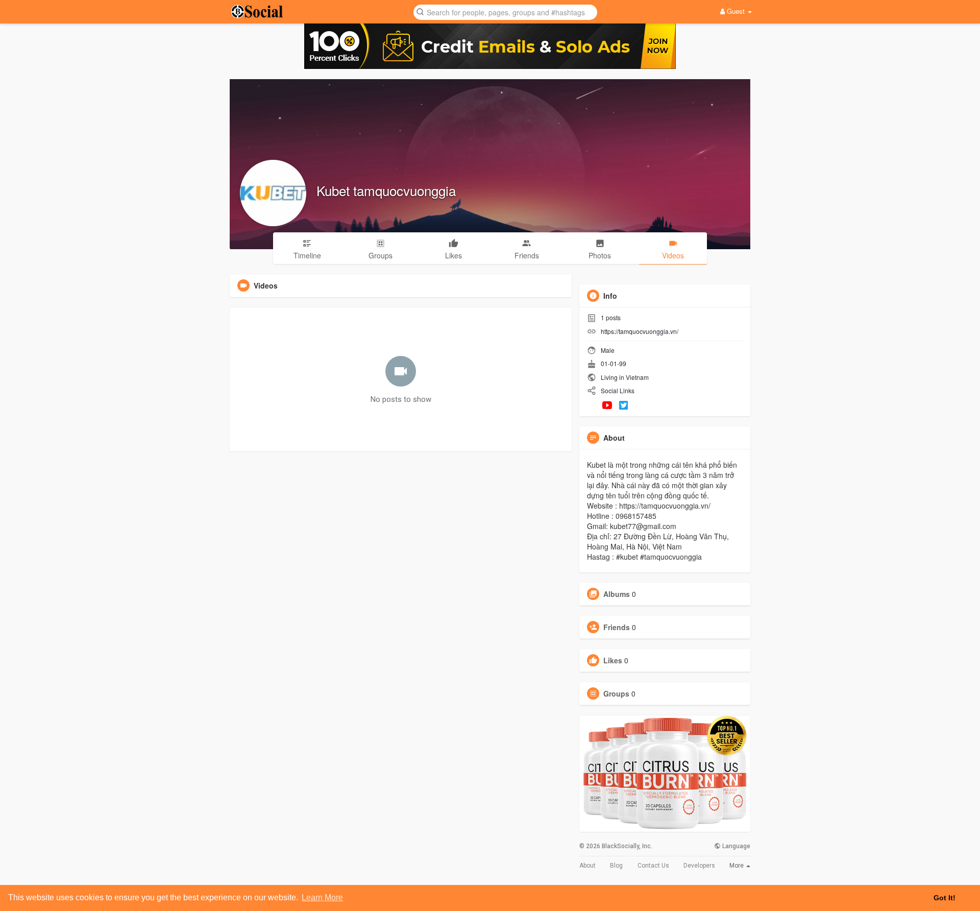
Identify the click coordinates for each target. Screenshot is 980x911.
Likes (612, 660)
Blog (616, 865)
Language (735, 846)
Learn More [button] (322, 897)
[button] (505, 11)
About (587, 865)
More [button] (737, 865)
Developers (699, 865)
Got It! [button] (944, 898)
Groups (616, 693)
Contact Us (653, 865)
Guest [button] (736, 11)
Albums (616, 594)
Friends (616, 627)
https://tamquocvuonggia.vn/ (639, 331)
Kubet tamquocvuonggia (386, 190)
